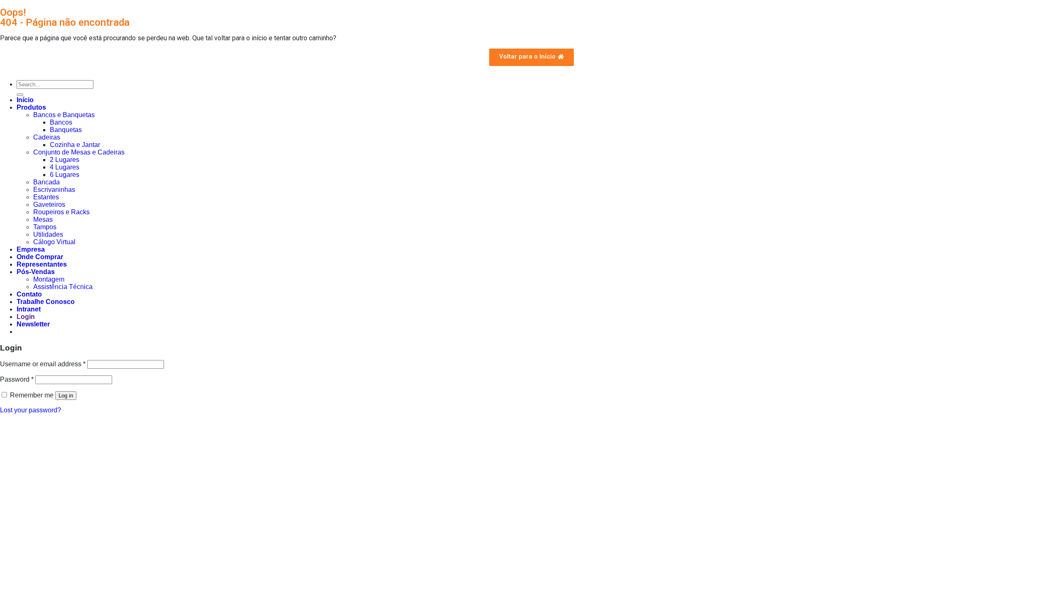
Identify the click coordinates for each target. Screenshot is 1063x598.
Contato (29, 294)
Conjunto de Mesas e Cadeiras (79, 152)
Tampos (44, 226)
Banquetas (66, 129)
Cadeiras (46, 137)
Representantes (42, 264)
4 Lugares (64, 167)
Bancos (61, 122)
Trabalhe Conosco (46, 301)
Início (25, 99)
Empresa (31, 249)
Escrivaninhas (54, 189)
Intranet (29, 309)
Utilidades (48, 234)
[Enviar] (20, 94)
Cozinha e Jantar (75, 144)
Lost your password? (30, 410)
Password (17, 379)
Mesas (43, 219)
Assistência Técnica (63, 286)
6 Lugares (64, 174)
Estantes (46, 197)
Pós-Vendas (36, 271)
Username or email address (43, 364)
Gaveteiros (49, 204)
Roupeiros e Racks (61, 212)
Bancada (46, 182)
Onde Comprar (40, 256)
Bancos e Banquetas (64, 114)
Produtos (31, 107)
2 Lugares (64, 159)
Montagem (48, 279)
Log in (66, 395)
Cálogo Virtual (54, 241)
